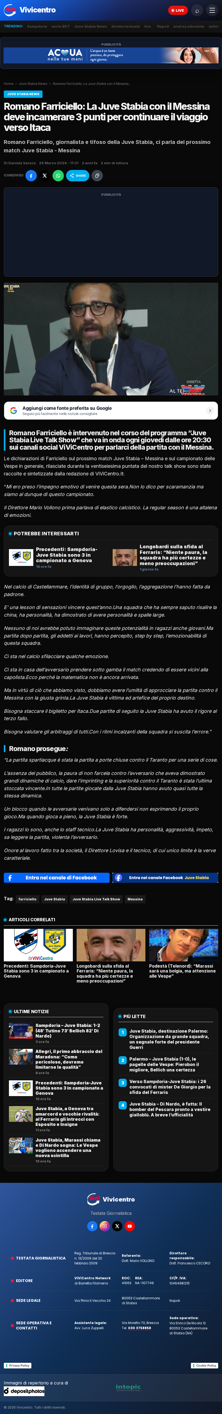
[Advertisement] (111, 235)
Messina (154, 458)
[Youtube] (130, 1226)
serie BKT (60, 26)
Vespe (11, 466)
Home (9, 84)
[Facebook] (92, 1226)
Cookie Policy (206, 1365)
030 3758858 (139, 1328)
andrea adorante (188, 26)
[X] (117, 1226)
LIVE (180, 10)
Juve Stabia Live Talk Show (96, 899)
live (147, 26)
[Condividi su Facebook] (31, 175)
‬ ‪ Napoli (162, 26)
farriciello (27, 899)
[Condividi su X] (44, 175)
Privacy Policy (19, 1365)
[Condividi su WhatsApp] (58, 175)
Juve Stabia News (90, 26)
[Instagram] (105, 1226)
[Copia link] (97, 175)
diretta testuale (125, 26)
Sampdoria (37, 26)
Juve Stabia (54, 899)
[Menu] (212, 10)
